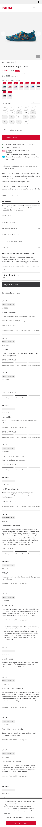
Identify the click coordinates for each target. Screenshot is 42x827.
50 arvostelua (13, 76)
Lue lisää (9, 152)
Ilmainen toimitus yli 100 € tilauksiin (21, 2)
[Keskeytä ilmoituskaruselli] (38, 2)
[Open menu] (38, 8)
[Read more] (21, 266)
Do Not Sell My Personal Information (21, 817)
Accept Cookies (21, 823)
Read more (7, 270)
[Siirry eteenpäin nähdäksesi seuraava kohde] (39, 33)
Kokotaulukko (35, 103)
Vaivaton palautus (13, 147)
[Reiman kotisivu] (7, 8)
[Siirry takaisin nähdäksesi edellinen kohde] (3, 33)
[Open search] (30, 8)
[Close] (39, 801)
